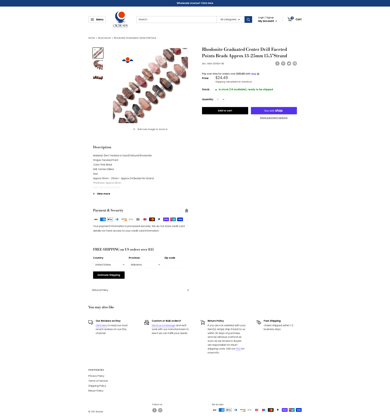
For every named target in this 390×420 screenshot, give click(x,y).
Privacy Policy (96, 376)
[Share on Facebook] (277, 63)
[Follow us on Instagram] (160, 410)
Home (91, 37)
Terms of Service (98, 381)
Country (98, 258)
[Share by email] (295, 63)
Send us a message (163, 325)
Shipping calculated (226, 81)
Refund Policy (100, 290)
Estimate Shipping (109, 275)
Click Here (101, 325)
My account (266, 21)
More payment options (273, 117)
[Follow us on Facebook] (154, 410)
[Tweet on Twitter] (289, 63)
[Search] (248, 19)
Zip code (169, 258)
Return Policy (95, 390)
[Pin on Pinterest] (283, 63)
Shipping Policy (97, 386)
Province (134, 258)
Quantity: (208, 99)
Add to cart (225, 110)
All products (104, 37)
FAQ (238, 348)
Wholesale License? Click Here (195, 3)
